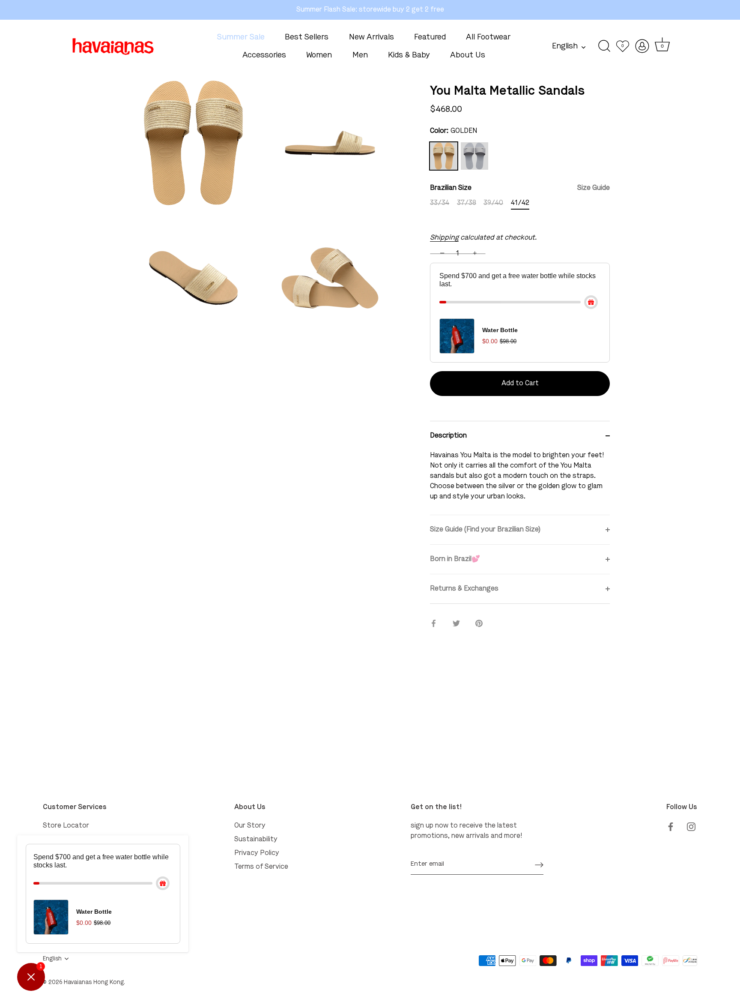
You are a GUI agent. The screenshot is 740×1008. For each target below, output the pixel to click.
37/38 (466, 203)
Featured (430, 37)
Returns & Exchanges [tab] (464, 588)
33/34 (439, 203)
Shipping (444, 237)
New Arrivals (371, 37)
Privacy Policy (256, 853)
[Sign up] (539, 864)
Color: (453, 131)
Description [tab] (448, 435)
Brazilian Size (520, 188)
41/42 (520, 203)
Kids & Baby (409, 55)
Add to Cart (520, 383)
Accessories (264, 55)
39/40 (493, 203)
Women (319, 55)
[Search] (604, 46)
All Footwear (488, 37)
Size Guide (593, 188)
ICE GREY (474, 156)
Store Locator (66, 825)
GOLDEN (443, 156)
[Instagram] (691, 825)
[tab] (520, 482)
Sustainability (256, 839)
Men (360, 55)
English (565, 46)
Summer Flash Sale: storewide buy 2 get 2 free (370, 9)
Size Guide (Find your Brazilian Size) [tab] (485, 529)
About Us (467, 55)
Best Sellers (306, 37)
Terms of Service (261, 867)
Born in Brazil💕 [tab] (455, 559)
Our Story (250, 825)
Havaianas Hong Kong (94, 982)
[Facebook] (670, 825)
